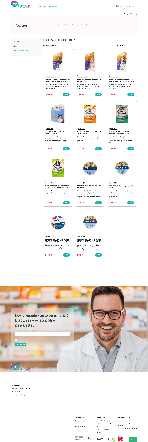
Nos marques (79, 424)
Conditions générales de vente (127, 428)
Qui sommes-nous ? (81, 421)
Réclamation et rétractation (105, 424)
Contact (132, 13)
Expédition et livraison (103, 421)
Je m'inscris (21, 344)
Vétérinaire (66, 25)
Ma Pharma (58, 25)
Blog (124, 13)
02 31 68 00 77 (17, 392)
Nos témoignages (80, 426)
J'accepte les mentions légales (26, 340)
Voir (66, 94)
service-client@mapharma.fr (21, 395)
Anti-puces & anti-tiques (78, 25)
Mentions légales (123, 421)
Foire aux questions (102, 429)
